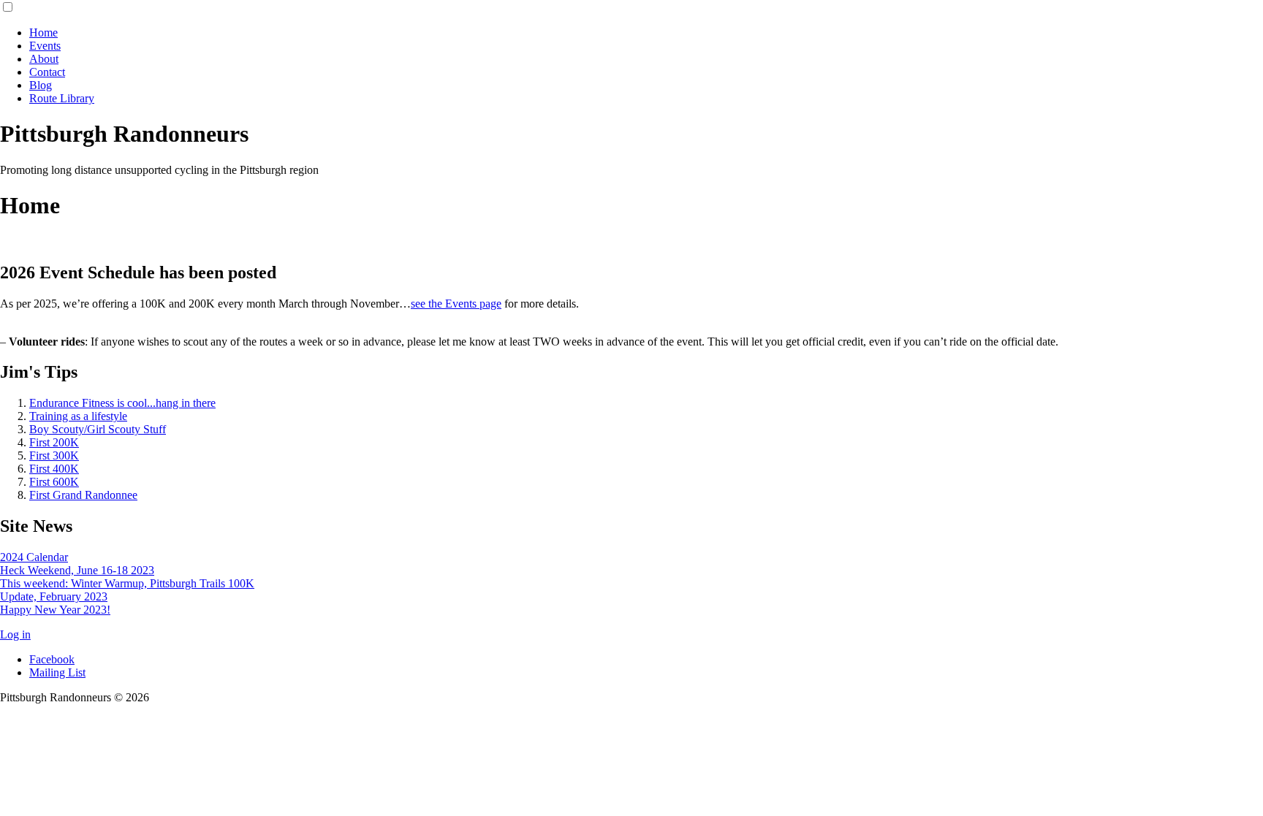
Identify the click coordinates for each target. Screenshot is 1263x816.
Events (45, 45)
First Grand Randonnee (83, 495)
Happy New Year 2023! (55, 609)
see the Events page (456, 303)
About (43, 59)
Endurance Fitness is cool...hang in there (122, 403)
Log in (15, 634)
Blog (40, 85)
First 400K (54, 468)
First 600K (54, 482)
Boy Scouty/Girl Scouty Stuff (97, 429)
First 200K (54, 442)
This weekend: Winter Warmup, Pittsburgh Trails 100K (127, 583)
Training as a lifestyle (78, 416)
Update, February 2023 (53, 596)
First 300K (54, 455)
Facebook (52, 659)
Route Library (61, 98)
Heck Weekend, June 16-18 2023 (77, 570)
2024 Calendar (34, 557)
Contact (47, 72)
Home (43, 32)
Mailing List (57, 672)
